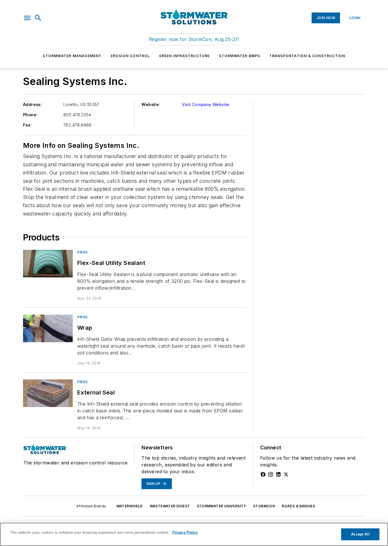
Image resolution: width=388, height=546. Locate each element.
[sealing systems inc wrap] (48, 328)
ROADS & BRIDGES (298, 506)
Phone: (30, 114)
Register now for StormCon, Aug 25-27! (194, 39)
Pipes (82, 252)
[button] (27, 18)
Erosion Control (130, 56)
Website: (150, 104)
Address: (32, 104)
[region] (194, 534)
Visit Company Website (205, 104)
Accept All (360, 534)
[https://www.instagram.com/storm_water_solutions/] (271, 474)
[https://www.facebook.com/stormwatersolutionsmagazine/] (263, 474)
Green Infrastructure (184, 56)
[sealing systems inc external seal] (48, 393)
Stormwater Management (72, 56)
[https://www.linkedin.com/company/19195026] (278, 474)
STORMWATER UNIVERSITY (221, 506)
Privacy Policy (185, 532)
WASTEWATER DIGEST (170, 506)
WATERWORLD (129, 506)
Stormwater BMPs (239, 56)
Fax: (27, 125)
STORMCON (264, 506)
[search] (38, 18)
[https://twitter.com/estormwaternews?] (286, 474)
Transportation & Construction (307, 56)
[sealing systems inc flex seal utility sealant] (48, 263)
